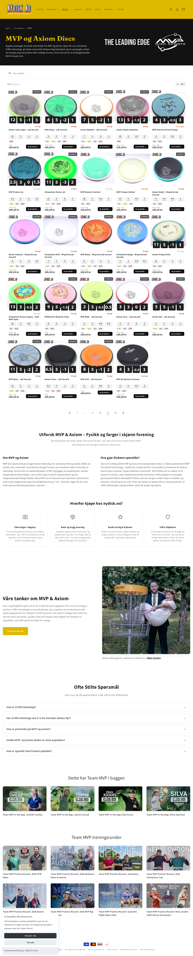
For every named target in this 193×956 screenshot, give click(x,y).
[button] (52, 9)
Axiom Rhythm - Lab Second (94, 129)
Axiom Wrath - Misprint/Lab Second (165, 193)
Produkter (19, 28)
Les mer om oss (15, 630)
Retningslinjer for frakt (128, 950)
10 (100, 412)
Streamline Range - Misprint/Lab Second (131, 255)
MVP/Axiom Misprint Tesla (57, 317)
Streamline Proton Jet (55, 192)
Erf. (59, 141)
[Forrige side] (70, 413)
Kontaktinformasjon (147, 950)
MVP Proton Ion (16, 192)
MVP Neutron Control (90, 192)
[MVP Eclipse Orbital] (132, 169)
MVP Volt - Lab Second (91, 379)
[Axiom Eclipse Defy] (168, 231)
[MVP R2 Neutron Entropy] (132, 356)
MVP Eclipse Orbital (125, 192)
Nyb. (47, 141)
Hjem (8, 28)
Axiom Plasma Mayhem (127, 129)
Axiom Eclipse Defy (161, 254)
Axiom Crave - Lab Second (57, 379)
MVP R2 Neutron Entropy (127, 379)
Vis (177, 84)
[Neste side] (123, 413)
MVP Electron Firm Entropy (165, 129)
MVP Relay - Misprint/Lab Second (96, 254)
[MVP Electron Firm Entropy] (168, 106)
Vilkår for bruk (31, 950)
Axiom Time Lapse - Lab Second (23, 129)
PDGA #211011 (154, 658)
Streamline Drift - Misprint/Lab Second (59, 255)
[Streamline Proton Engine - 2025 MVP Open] (24, 293)
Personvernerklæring (13, 950)
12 (116, 412)
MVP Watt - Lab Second (91, 317)
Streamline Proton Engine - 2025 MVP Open (24, 318)
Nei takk (30, 942)
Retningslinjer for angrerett (75, 950)
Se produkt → (33, 146)
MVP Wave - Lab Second (20, 379)
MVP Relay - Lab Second (56, 129)
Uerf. (53, 141)
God (11, 141)
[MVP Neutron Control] (96, 169)
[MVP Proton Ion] (24, 169)
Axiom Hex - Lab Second (163, 317)
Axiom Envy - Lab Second (128, 317)
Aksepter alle (30, 936)
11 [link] (108, 412)
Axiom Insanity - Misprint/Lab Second (23, 255)
